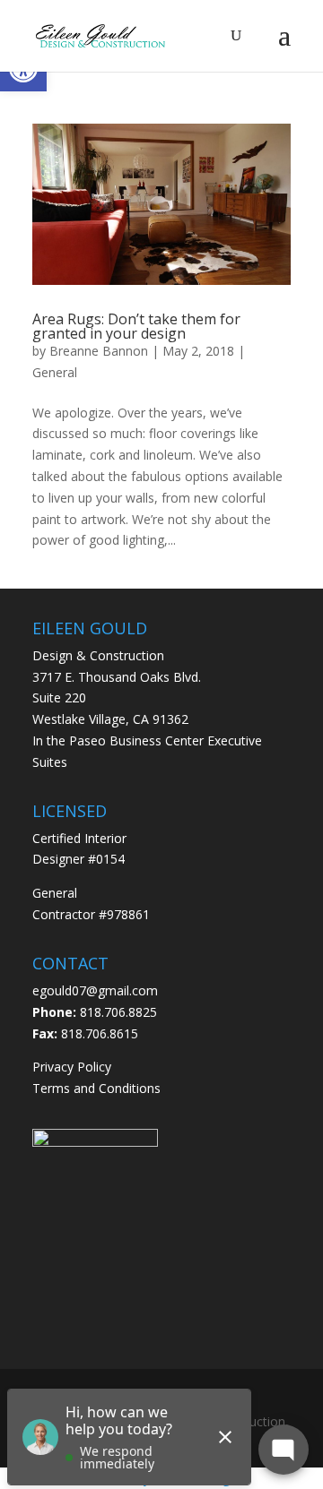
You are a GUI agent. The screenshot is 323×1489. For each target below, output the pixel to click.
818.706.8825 (118, 1011)
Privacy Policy (71, 1066)
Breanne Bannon (98, 350)
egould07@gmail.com (95, 990)
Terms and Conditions (96, 1088)
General (54, 372)
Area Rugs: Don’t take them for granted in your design (136, 326)
